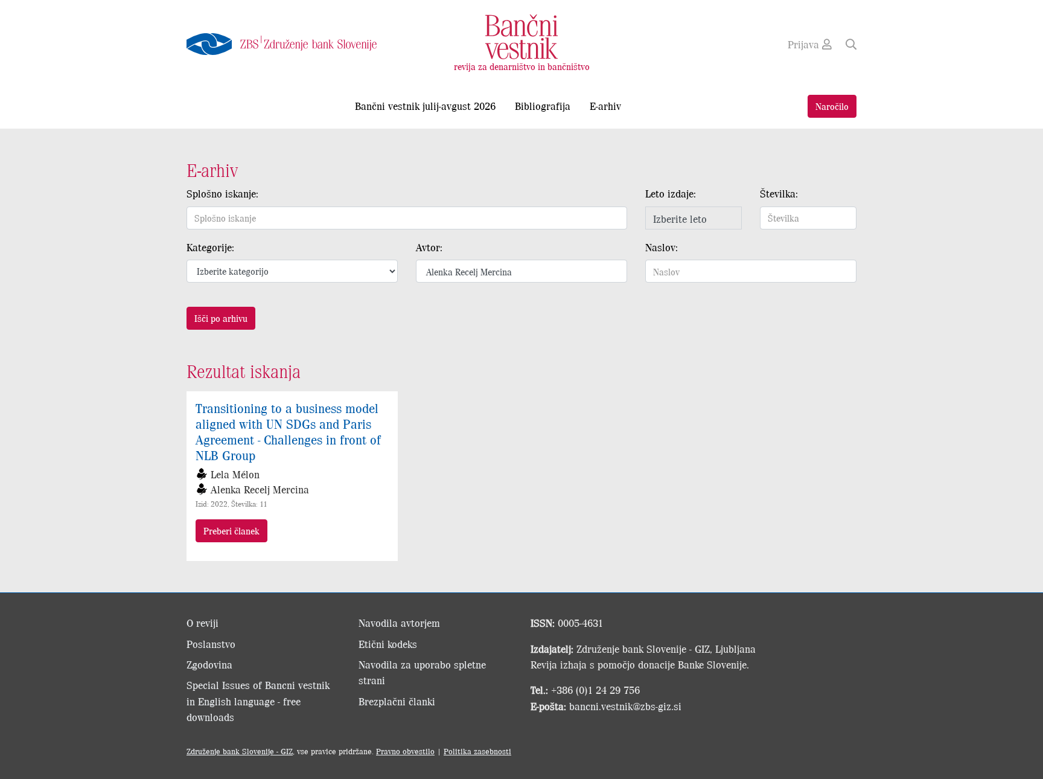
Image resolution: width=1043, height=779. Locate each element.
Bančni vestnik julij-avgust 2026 (425, 105)
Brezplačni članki (397, 701)
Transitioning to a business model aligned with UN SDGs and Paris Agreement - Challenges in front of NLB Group (288, 431)
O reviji (202, 622)
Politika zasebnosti (477, 751)
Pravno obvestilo (405, 751)
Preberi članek (231, 530)
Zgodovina (209, 664)
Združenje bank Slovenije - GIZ (240, 751)
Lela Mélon (235, 474)
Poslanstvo (211, 643)
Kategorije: (210, 247)
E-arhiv (605, 105)
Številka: (779, 193)
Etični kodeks (388, 643)
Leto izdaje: (670, 193)
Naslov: (661, 247)
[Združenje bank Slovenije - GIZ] (292, 44)
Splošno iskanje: (222, 193)
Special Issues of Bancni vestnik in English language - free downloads (258, 700)
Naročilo (832, 106)
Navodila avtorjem (399, 622)
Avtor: (429, 247)
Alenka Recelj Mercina (260, 489)
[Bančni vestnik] (521, 35)
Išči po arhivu (220, 318)
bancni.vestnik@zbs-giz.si (625, 706)
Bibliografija (542, 105)
